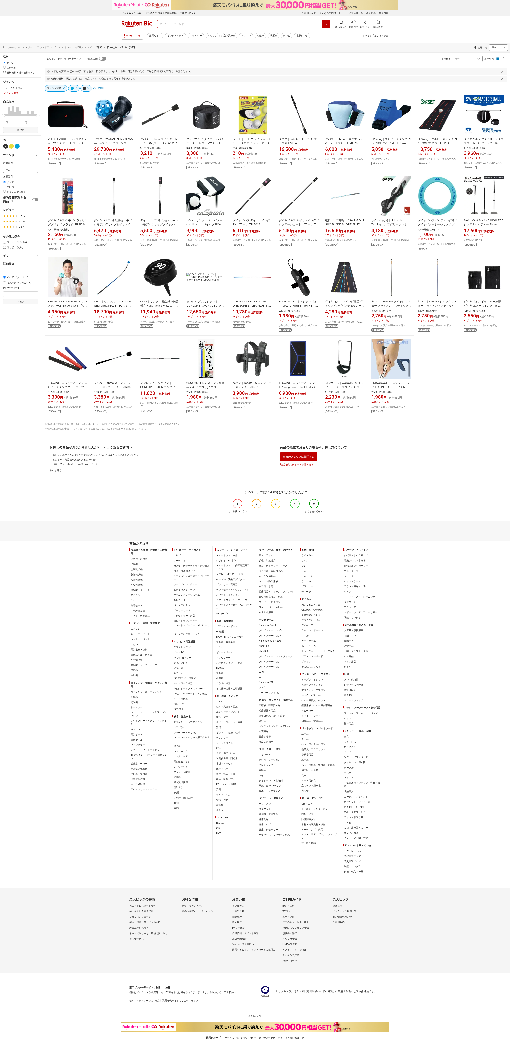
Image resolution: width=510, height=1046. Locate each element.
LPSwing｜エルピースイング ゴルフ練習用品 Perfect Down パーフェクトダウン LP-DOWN (391, 143)
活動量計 (178, 787)
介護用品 (263, 731)
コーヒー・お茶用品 (269, 602)
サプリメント (266, 803)
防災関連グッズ (309, 819)
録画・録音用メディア (185, 571)
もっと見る (56, 470)
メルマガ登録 (289, 938)
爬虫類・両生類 (309, 770)
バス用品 (349, 656)
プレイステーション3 (270, 661)
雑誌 (218, 748)
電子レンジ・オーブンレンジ (146, 692)
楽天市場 (383, 13)
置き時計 (349, 695)
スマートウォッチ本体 (228, 594)
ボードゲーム (308, 646)
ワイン (305, 560)
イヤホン (212, 35)
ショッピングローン (140, 916)
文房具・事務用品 (353, 630)
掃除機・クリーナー (141, 590)
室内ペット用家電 (311, 785)
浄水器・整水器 (139, 774)
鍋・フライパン (267, 555)
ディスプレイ (181, 662)
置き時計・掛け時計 (355, 807)
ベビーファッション (312, 684)
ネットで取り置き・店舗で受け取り (148, 933)
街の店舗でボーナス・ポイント (199, 911)
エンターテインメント (228, 711)
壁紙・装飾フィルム (355, 812)
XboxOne (264, 646)
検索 (22, 130)
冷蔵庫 (260, 35)
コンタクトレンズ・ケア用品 (274, 726)
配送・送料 (288, 906)
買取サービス (136, 938)
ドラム (219, 647)
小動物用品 (307, 754)
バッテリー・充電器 (227, 584)
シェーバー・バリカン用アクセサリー (191, 739)
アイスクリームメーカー (144, 789)
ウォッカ (306, 581)
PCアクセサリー (182, 657)
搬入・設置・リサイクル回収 (145, 922)
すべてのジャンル (11, 47)
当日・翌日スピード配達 (142, 906)
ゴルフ (56, 47)
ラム (303, 571)
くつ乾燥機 (137, 584)
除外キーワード (11, 288)
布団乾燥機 (137, 579)
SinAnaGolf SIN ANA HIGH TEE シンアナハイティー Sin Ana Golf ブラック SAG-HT (483, 224)
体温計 (177, 808)
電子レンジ (302, 35)
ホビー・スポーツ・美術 (229, 722)
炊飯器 (134, 697)
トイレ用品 (350, 661)
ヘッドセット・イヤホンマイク (233, 589)
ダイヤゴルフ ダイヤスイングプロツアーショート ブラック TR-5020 (299, 224)
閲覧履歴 (237, 916)
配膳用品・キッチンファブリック (277, 591)
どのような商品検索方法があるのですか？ (75, 459)
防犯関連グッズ (352, 856)
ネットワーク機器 (183, 683)
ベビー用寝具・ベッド (313, 700)
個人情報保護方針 (342, 916)
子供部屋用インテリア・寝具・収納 (362, 784)
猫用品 (305, 734)
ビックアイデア (175, 35)
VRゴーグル (222, 613)
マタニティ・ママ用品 (313, 690)
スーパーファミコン (269, 692)
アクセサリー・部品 (184, 615)
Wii (260, 677)
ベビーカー (307, 710)
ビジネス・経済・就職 (228, 732)
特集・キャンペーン (193, 906)
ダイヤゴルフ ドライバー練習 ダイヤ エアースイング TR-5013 (482, 305)
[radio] (4, 62)
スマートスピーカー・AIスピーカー (191, 627)
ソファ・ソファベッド (356, 757)
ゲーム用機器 (181, 699)
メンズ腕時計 (351, 679)
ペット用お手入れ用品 (313, 744)
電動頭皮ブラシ (182, 761)
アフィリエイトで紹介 (294, 949)
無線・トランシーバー (185, 620)
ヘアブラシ (179, 727)
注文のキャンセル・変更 (295, 922)
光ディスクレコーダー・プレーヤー (191, 577)
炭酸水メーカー (139, 763)
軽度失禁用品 (266, 741)
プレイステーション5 (270, 630)
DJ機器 (220, 667)
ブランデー (307, 586)
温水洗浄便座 (181, 782)
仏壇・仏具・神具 (353, 871)
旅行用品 (349, 723)
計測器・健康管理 (268, 814)
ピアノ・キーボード (227, 626)
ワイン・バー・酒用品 (271, 607)
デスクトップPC (182, 647)
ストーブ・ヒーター (141, 634)
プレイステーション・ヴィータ (275, 656)
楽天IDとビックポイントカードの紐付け (253, 949)
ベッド (347, 752)
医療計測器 (265, 736)
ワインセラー (138, 745)
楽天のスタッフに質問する (298, 456)
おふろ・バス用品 (311, 695)
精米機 (134, 702)
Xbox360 (264, 651)
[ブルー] (17, 146)
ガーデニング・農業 (312, 829)
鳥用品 (305, 759)
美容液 (262, 770)
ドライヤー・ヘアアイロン (188, 722)
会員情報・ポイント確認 (245, 933)
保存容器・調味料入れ (271, 571)
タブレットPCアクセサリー (231, 574)
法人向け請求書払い (243, 944)
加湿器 (134, 670)
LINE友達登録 (289, 944)
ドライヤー (196, 35)
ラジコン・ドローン (312, 630)
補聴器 (177, 777)
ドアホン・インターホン (314, 809)
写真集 (219, 805)
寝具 (346, 736)
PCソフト (179, 709)
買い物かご (238, 906)
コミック (221, 701)
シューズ (349, 576)
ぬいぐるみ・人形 (311, 604)
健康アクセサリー (268, 829)
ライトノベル (223, 794)
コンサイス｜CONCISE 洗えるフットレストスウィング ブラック (345, 387)
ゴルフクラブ (351, 571)
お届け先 (8, 163)
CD (218, 828)
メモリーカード (182, 610)
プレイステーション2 (270, 666)
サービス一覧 (232, 1037)
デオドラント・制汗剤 (271, 780)
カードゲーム (308, 640)
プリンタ (178, 667)
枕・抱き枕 (350, 746)
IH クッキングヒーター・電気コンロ (149, 756)
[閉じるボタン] (503, 71)
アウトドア (350, 607)
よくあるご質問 (327, 13)
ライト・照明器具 (140, 616)
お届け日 (8, 176)
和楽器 (219, 678)
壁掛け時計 (350, 690)
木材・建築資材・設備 (313, 824)
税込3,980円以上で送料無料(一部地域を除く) (170, 13)
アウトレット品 (352, 851)
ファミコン (265, 687)
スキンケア (265, 754)
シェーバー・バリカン (185, 732)
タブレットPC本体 (226, 560)
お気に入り (238, 911)
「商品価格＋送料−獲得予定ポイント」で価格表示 (71, 58)
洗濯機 (273, 35)
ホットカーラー (182, 751)
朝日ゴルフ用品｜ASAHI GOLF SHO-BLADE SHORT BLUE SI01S (344, 224)
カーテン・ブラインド (356, 796)
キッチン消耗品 (267, 576)
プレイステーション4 (270, 635)
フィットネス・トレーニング (359, 596)
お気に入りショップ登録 (295, 927)
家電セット (155, 35)
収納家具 (349, 791)
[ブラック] (5, 146)
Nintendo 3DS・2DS (270, 640)
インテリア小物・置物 (356, 838)
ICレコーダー (181, 600)
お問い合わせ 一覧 (251, 1037)
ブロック (306, 661)
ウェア (347, 591)
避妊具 (262, 721)
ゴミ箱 (347, 822)
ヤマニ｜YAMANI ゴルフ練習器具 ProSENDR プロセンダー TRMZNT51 (113, 143)
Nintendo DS (266, 682)
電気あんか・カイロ (141, 654)
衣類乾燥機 (137, 574)
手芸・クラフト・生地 (356, 651)
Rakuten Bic (137, 24)
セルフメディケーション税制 (145, 1000)
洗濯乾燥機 (137, 569)
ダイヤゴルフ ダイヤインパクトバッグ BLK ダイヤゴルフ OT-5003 (206, 143)
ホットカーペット (140, 639)
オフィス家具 (351, 832)
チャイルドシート (311, 715)
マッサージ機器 (182, 772)
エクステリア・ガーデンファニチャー (319, 836)
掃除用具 (349, 640)
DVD (218, 833)
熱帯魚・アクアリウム (313, 749)
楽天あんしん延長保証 (141, 911)
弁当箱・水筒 (266, 586)
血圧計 (177, 803)
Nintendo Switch (268, 625)
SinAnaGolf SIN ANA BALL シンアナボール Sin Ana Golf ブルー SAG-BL (67, 305)
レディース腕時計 (353, 684)
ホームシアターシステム (187, 594)
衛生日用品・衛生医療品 (272, 715)
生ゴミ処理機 (138, 784)
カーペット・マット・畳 (357, 801)
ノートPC (179, 652)
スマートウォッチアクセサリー (233, 600)
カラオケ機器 (223, 683)
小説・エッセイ (224, 763)
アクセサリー (223, 657)
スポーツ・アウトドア (37, 47)
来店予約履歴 (239, 938)
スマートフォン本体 (227, 555)
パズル (305, 635)
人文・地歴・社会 (225, 753)
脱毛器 (177, 746)
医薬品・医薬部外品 (269, 705)
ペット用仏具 (308, 780)
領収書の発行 (289, 933)
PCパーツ (179, 704)
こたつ (134, 644)
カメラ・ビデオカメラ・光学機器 (191, 565)
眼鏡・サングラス (353, 617)
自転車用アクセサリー (356, 565)
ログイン (367, 36)
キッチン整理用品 (268, 581)
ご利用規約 (339, 922)
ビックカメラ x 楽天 (132, 13)
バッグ (347, 718)
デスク (347, 772)
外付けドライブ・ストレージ (189, 688)
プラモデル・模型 (311, 620)
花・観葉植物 (308, 843)
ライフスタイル (224, 743)
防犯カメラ (307, 814)
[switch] (35, 199)
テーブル (349, 767)
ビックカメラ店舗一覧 (351, 13)
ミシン (134, 600)
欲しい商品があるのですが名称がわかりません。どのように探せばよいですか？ (96, 454)
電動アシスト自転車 (355, 560)
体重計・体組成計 (183, 797)
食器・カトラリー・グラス (273, 565)
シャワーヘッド (182, 766)
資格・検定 (222, 799)
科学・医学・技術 (225, 779)
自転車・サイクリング (356, 555)
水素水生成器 (138, 779)
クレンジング (266, 765)
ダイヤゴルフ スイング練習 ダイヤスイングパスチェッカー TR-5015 (344, 305)
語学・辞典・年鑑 (225, 774)
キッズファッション (312, 679)
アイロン (135, 595)
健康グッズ (265, 824)
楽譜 (218, 727)
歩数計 (177, 792)
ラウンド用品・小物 (355, 586)
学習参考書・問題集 (227, 758)
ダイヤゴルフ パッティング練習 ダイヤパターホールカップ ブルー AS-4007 (437, 224)
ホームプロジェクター (185, 584)
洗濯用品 (349, 646)
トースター (137, 707)
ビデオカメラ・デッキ (185, 589)
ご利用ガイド (309, 13)
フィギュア (307, 625)
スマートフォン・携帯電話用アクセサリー (234, 567)
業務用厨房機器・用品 (271, 596)
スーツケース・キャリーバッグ (361, 713)
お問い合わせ (289, 960)
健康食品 (263, 819)
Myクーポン (238, 927)
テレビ (286, 35)
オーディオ (179, 560)
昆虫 (303, 775)
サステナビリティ (272, 1037)
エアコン (246, 35)
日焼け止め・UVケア (270, 785)
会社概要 (371, 13)
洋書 (218, 789)
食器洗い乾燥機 (139, 768)
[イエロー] (11, 146)
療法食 (305, 790)
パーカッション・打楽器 (229, 662)
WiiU (261, 671)
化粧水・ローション (269, 759)
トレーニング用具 (73, 47)
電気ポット (137, 734)
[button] (4, 111)
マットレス (350, 741)
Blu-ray (220, 823)
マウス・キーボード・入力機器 (190, 693)
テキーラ (306, 591)
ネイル (262, 775)
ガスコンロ (137, 729)
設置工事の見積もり (140, 927)
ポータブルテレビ (183, 605)
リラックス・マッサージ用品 (274, 834)
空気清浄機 (229, 35)
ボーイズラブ (223, 768)
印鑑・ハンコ (351, 635)
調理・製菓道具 (267, 560)
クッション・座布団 (355, 762)
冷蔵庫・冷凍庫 (139, 559)
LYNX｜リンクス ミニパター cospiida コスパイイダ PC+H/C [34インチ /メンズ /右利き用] (205, 224)
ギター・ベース (224, 652)
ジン (303, 565)
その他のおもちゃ (311, 666)
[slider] (3, 115)
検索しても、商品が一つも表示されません (75, 464)
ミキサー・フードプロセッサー (147, 750)
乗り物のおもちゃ (311, 615)
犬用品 (305, 739)
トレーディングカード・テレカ (318, 651)
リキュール (307, 576)
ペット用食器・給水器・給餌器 (318, 765)
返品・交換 (288, 916)
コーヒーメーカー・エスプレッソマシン (149, 714)
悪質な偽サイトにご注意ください (180, 1000)
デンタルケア (181, 756)
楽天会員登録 (381, 36)
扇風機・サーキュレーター (145, 665)
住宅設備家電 (138, 610)
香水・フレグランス (269, 790)
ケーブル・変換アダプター (230, 579)
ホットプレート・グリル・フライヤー (149, 722)
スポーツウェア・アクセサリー (361, 612)
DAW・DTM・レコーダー (230, 636)
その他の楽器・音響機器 (229, 688)
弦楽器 (219, 673)
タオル (347, 666)
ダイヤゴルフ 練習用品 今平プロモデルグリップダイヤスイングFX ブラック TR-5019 (159, 224)
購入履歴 (237, 922)
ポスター (221, 810)
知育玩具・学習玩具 (312, 609)
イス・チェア (351, 778)
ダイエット (265, 809)
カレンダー (222, 737)
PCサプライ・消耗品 (185, 678)
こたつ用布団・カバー (356, 827)
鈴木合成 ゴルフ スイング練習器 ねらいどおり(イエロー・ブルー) (205, 387)
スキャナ (178, 673)
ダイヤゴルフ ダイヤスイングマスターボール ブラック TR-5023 (484, 143)
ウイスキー (307, 555)
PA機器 (220, 631)
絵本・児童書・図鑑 (227, 706)
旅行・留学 (222, 717)
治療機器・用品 (267, 710)
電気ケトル (137, 739)
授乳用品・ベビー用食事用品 (316, 705)
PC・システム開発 (226, 784)
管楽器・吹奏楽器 (225, 642)
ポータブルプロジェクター (188, 634)
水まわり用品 (266, 612)
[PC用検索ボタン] (326, 24)
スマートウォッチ (353, 700)
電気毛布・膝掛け (140, 649)
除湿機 (134, 675)
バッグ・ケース (352, 581)
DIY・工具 (307, 803)
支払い (286, 911)
